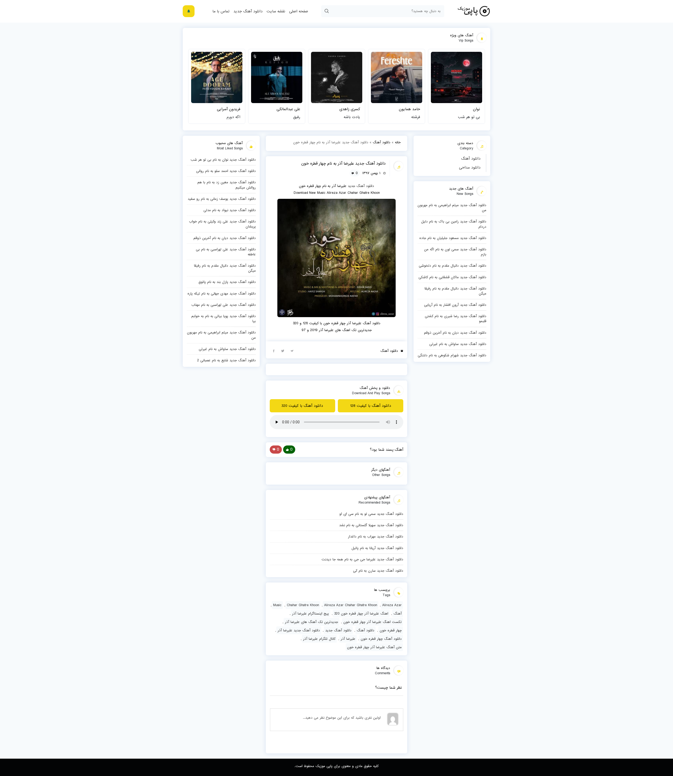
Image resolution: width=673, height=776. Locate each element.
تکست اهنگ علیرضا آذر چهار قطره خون (372, 622)
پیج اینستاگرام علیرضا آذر (310, 613)
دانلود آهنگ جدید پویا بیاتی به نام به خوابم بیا (223, 318)
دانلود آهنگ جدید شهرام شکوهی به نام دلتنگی (452, 355)
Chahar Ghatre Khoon (303, 605)
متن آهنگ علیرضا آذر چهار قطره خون (374, 647)
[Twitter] (283, 350)
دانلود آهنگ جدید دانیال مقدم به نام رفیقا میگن (455, 291)
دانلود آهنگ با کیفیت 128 (370, 406)
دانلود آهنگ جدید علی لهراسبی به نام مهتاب (223, 304)
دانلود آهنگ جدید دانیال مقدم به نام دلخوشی (452, 265)
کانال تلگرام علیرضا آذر (319, 638)
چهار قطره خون (391, 630)
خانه (398, 142)
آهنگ (398, 613)
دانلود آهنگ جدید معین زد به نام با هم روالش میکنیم (226, 185)
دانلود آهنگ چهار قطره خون (381, 638)
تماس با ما (221, 11)
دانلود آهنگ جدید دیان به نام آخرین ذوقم (455, 332)
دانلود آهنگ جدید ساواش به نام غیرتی (457, 344)
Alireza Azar (392, 605)
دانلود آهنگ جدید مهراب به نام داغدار (375, 536)
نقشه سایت (276, 11)
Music (277, 605)
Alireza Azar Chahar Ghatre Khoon (350, 605)
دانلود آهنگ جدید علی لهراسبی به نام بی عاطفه (226, 252)
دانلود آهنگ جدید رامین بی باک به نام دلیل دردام (453, 224)
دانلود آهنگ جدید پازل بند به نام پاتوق (227, 282)
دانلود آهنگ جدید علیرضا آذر (299, 630)
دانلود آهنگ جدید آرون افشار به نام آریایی (455, 304)
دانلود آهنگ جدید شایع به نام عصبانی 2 (226, 360)
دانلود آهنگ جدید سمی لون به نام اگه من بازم (455, 252)
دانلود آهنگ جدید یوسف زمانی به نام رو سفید (222, 198)
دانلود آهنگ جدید (248, 11)
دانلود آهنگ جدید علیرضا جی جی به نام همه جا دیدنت (362, 559)
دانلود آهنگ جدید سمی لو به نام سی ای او (371, 513)
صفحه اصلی (298, 11)
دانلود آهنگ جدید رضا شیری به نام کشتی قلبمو (455, 318)
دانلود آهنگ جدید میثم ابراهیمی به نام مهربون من (451, 207)
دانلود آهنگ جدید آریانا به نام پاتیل (377, 548)
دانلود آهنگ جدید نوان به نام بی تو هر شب (223, 159)
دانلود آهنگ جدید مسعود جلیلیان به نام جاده (452, 238)
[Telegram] (292, 350)
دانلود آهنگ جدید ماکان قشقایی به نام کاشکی (452, 277)
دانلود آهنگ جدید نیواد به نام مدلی (229, 210)
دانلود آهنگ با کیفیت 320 (302, 406)
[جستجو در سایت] (326, 11)
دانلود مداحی (470, 167)
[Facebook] (274, 350)
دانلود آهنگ (471, 158)
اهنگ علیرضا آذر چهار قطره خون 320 (361, 613)
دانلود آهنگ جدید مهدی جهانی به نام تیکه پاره (221, 293)
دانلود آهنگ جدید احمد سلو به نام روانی (226, 171)
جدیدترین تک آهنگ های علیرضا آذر (311, 622)
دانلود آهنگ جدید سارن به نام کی (378, 570)
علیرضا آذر (348, 638)
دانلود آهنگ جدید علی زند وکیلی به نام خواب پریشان (222, 224)
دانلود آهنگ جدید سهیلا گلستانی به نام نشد (371, 525)
